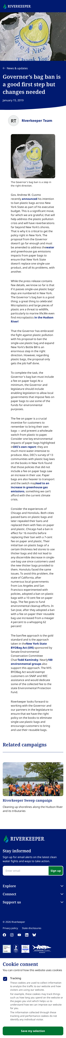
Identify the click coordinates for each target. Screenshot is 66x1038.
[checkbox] (5, 978)
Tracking (15, 978)
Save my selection (33, 1031)
